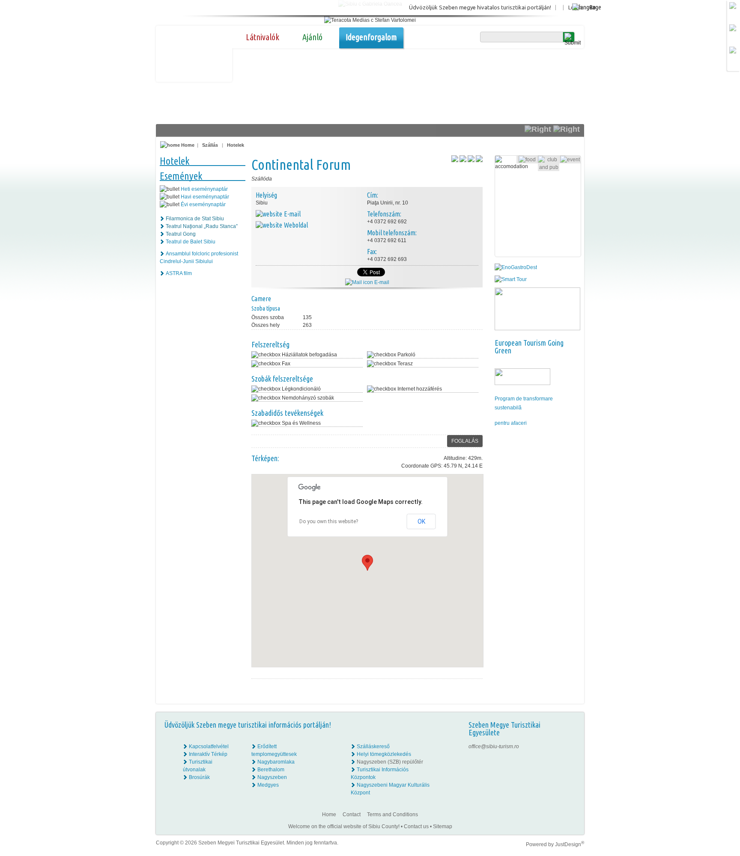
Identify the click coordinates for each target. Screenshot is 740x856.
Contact (352, 814)
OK (421, 521)
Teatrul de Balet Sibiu (190, 242)
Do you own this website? (328, 521)
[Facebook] (572, 746)
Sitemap (442, 826)
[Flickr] (572, 754)
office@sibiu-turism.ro (493, 746)
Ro (592, 7)
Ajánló (312, 37)
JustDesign (569, 844)
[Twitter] (572, 762)
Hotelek (235, 145)
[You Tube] (571, 770)
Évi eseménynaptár (203, 204)
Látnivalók (262, 37)
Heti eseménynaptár (204, 189)
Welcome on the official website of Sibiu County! (344, 826)
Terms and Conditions (392, 814)
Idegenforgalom (371, 37)
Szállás (210, 145)
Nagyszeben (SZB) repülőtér (390, 762)
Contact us (416, 826)
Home (187, 145)
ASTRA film (179, 273)
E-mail (381, 282)
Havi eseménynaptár (205, 197)
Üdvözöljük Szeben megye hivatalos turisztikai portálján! (480, 7)
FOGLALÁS (464, 441)
